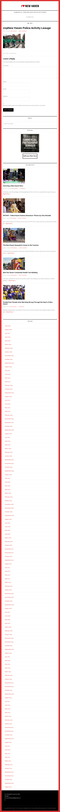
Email (5, 89)
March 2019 (8, 493)
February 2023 (9, 415)
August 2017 (8, 564)
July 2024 (7, 370)
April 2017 (7, 578)
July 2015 (7, 657)
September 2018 (9, 515)
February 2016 (9, 630)
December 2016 (9, 593)
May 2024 (7, 378)
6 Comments (22, 188)
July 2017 (7, 567)
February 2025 (9, 348)
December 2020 (9, 422)
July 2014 (7, 701)
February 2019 (9, 497)
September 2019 (9, 471)
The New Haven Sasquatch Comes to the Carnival (20, 245)
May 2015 (7, 664)
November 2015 (9, 642)
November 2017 (9, 552)
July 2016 (7, 612)
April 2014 (7, 712)
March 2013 (8, 761)
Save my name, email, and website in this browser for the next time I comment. (24, 105)
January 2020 (8, 456)
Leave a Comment (23, 31)
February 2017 (8, 586)
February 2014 (9, 720)
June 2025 (7, 337)
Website (5, 96)
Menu (31, 23)
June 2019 (7, 482)
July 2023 (7, 400)
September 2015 (9, 649)
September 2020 (9, 430)
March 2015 (8, 671)
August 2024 (8, 366)
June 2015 (7, 660)
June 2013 (7, 749)
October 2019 (8, 467)
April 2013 (7, 757)
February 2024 (9, 385)
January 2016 (8, 634)
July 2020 (7, 437)
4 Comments (21, 306)
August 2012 (8, 787)
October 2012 (8, 779)
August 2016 (8, 608)
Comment (6, 65)
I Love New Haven (30, 6)
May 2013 (7, 753)
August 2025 (8, 329)
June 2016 (7, 616)
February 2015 (8, 675)
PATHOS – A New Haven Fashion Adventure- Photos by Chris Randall (27, 215)
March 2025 (8, 344)
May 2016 (7, 619)
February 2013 (8, 764)
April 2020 (7, 445)
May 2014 (7, 709)
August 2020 (8, 433)
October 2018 (8, 511)
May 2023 (7, 407)
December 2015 (9, 638)
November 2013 (9, 731)
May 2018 (7, 530)
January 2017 (8, 590)
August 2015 (8, 653)
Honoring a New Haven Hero (13, 186)
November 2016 (9, 597)
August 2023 (8, 396)
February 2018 (9, 541)
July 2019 (7, 478)
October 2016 (8, 601)
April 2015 (7, 668)
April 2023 (7, 411)
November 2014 (9, 686)
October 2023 (8, 389)
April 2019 (7, 489)
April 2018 (7, 534)
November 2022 (9, 419)
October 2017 (8, 556)
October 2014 (8, 690)
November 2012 (9, 775)
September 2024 (9, 363)
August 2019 (8, 474)
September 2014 (9, 694)
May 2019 (7, 485)
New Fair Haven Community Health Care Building (20, 272)
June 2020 (7, 441)
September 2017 (9, 560)
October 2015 (8, 645)
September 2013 (9, 738)
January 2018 (8, 545)
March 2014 (8, 716)
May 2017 (7, 575)
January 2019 (8, 500)
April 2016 (7, 623)
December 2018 (9, 504)
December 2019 (9, 459)
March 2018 (8, 538)
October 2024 (8, 359)
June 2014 (7, 705)
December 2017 (9, 549)
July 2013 (7, 746)
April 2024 (7, 381)
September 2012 (9, 783)
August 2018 (8, 519)
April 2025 (7, 340)
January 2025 (8, 352)
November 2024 (9, 355)
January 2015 (8, 679)
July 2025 (7, 333)
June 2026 (7, 326)
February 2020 (9, 452)
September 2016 (9, 604)
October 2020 (8, 426)
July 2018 (7, 523)
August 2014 (8, 697)
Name (5, 81)
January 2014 (8, 723)
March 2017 (8, 582)
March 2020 (8, 448)
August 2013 (8, 742)
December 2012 (9, 772)
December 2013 (9, 727)
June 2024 (7, 374)
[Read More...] (6, 194)
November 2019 (9, 463)
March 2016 (8, 627)
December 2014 (9, 683)
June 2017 (7, 571)
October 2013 (8, 735)
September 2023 (9, 392)
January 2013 (8, 768)
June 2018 (7, 526)
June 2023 (7, 404)
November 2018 (9, 508)
